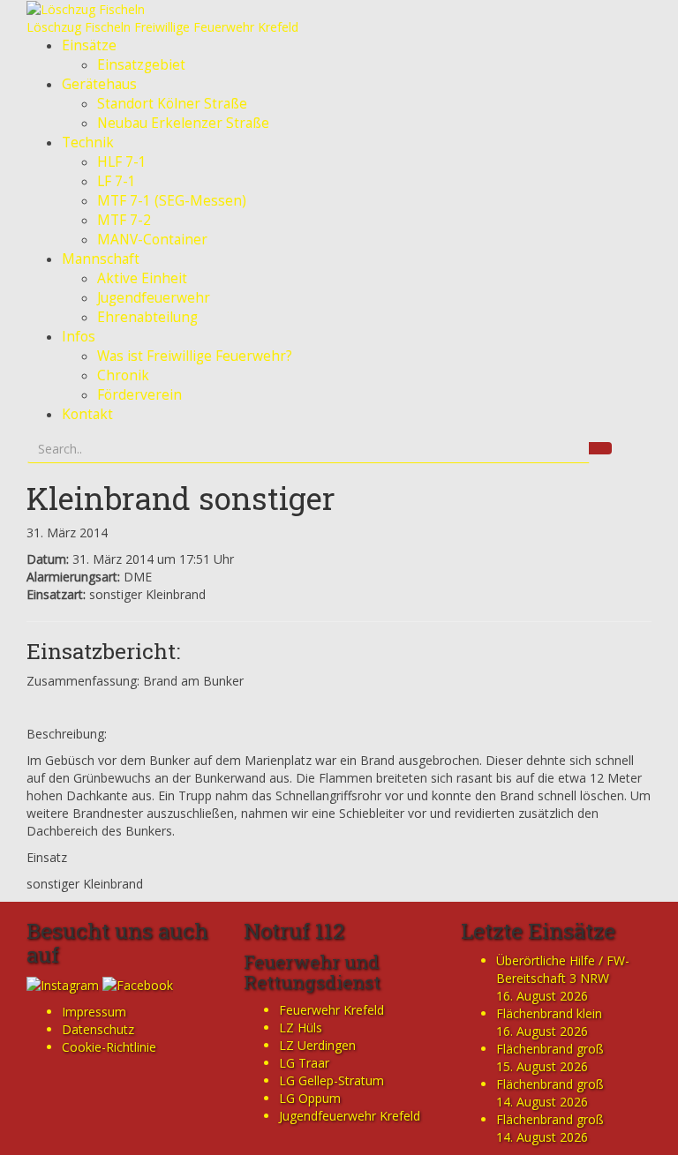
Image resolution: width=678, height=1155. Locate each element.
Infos (78, 336)
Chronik (123, 375)
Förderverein (139, 395)
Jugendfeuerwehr (153, 298)
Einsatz (46, 857)
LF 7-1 (116, 181)
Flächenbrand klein (549, 1013)
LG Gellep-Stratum (331, 1080)
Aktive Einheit (142, 278)
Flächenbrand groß (550, 1048)
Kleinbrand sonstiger (180, 497)
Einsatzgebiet (141, 65)
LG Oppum (310, 1098)
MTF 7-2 (124, 220)
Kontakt (87, 414)
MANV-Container (152, 239)
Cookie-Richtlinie (109, 1047)
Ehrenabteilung (147, 317)
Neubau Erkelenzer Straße (183, 123)
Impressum (94, 1011)
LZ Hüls (300, 1027)
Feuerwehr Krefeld (331, 1009)
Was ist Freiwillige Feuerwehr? (194, 356)
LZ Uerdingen (317, 1045)
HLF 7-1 (122, 162)
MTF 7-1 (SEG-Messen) (171, 200)
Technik (88, 142)
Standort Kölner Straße (172, 103)
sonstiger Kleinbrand (84, 883)
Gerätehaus (99, 84)
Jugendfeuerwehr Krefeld (349, 1115)
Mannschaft (100, 259)
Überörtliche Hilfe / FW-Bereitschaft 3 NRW (562, 969)
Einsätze (89, 45)
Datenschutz (98, 1029)
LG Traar (304, 1062)
